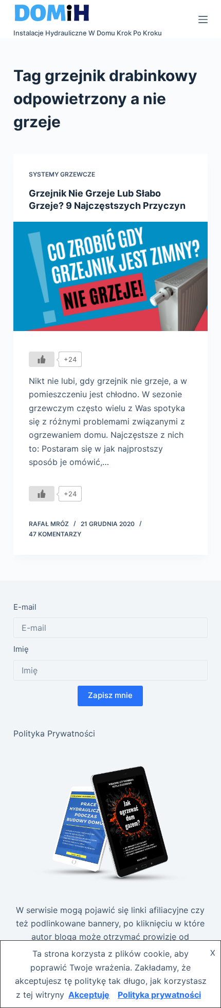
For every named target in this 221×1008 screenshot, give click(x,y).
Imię (21, 649)
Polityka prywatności (159, 995)
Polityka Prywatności (54, 733)
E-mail (24, 607)
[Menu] (203, 19)
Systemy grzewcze (62, 174)
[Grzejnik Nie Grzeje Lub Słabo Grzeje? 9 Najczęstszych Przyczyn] (110, 276)
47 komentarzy (55, 534)
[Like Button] (41, 359)
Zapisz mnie (110, 695)
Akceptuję (88, 995)
